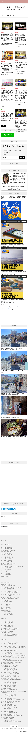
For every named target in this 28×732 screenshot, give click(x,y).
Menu (3, 1)
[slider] (24, 221)
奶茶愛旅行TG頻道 (9, 509)
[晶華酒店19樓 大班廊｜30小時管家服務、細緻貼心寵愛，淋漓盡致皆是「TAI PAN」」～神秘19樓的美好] (21, 26)
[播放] (3, 221)
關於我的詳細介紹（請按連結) (9, 186)
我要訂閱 (22, 157)
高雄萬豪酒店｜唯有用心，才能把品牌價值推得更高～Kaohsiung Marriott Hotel (21, 66)
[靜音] (21, 221)
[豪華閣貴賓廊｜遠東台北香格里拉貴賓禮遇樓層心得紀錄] (1, 109)
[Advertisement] (14, 92)
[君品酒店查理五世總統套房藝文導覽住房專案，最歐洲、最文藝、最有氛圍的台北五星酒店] (7, 26)
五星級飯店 (3, 32)
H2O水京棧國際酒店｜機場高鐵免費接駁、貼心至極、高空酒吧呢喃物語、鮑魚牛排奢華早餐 (7, 67)
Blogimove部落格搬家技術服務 (21, 731)
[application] (14, 221)
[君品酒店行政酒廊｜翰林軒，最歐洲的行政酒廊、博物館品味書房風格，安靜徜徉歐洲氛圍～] (21, 112)
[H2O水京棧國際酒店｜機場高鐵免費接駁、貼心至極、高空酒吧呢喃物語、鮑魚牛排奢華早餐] (7, 55)
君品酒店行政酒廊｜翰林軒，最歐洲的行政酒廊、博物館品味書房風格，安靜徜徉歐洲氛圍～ (21, 124)
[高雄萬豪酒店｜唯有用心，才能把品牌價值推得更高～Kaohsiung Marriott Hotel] (21, 54)
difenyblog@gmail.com (12, 188)
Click (26, 366)
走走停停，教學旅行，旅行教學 (14, 189)
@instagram (14, 726)
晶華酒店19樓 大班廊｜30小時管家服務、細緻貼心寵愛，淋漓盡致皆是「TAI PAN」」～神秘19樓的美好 (21, 38)
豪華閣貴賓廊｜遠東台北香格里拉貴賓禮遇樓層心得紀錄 (7, 115)
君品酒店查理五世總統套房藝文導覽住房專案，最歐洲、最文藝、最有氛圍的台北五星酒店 (7, 37)
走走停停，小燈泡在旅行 (14, 7)
